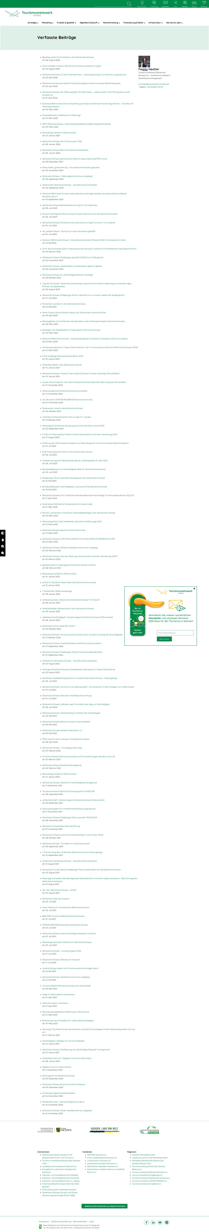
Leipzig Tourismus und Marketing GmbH (150, 1157)
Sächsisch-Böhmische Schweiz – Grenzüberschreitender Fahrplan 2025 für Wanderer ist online (83, 240)
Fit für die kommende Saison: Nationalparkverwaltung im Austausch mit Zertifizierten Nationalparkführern (89, 248)
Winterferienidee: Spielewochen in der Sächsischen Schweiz (68, 608)
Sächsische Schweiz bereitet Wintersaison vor (62, 730)
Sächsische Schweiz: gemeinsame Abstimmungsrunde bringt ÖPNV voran (74, 159)
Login (91, 1221)
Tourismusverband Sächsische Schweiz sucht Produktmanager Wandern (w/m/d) (78, 756)
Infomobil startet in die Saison (55, 1003)
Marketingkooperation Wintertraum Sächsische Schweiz (67, 942)
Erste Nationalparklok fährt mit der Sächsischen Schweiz (67, 452)
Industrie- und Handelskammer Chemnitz (60, 1178)
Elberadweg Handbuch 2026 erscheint (59, 132)
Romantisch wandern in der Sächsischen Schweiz (64, 304)
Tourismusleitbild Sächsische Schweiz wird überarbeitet (66, 986)
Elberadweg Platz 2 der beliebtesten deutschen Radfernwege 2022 (72, 521)
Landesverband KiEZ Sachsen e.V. (102, 1163)
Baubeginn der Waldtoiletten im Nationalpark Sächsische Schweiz (71, 330)
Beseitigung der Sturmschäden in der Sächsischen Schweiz (68, 57)
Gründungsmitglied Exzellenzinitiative (58, 1093)
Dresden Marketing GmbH (143, 1155)
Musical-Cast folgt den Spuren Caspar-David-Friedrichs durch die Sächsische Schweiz (80, 214)
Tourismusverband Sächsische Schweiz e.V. (151, 1178)
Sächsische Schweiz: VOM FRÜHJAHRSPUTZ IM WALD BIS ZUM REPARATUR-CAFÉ (78, 539)
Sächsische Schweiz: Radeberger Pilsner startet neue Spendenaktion (72, 652)
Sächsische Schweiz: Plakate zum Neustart (61, 959)
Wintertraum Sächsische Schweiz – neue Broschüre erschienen (69, 661)
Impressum (44, 1221)
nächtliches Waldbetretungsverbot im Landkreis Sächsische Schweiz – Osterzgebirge (79, 678)
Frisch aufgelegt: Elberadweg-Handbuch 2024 (62, 356)
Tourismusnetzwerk (37, 14)
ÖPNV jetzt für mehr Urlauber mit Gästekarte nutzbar (66, 739)
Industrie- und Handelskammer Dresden (60, 1175)
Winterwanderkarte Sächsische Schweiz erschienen (64, 391)
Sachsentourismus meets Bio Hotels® (58, 626)
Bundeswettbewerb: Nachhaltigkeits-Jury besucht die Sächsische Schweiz (74, 486)
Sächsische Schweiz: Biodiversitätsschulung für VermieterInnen (69, 205)
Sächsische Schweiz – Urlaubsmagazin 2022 (61, 951)
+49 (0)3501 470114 (155, 87)
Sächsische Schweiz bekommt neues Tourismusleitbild (66, 721)
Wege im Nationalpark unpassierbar (58, 994)
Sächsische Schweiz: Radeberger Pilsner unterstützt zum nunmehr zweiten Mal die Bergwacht (83, 295)
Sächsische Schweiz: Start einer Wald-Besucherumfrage (66, 695)
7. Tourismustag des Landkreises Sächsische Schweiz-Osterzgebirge (72, 852)
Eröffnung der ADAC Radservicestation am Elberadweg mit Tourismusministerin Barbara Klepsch (85, 443)
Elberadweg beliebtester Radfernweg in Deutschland (65, 1012)
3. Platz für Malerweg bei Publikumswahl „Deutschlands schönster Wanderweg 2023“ (80, 434)
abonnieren (164, 639)
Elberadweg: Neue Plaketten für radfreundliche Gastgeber (68, 1020)
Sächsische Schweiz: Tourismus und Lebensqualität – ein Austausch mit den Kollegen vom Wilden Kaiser (88, 687)
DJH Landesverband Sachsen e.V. (102, 1157)
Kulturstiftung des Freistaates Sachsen (59, 1189)
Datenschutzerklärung (61, 1221)
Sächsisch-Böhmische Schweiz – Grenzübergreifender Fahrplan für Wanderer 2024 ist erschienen (85, 338)
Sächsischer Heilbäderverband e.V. (102, 1166)
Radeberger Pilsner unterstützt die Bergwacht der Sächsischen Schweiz (73, 478)
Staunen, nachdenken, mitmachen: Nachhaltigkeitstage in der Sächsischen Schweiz (78, 513)
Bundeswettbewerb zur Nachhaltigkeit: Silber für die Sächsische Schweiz (74, 469)
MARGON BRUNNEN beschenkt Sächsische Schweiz (65, 925)
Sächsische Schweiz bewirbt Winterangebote (62, 765)
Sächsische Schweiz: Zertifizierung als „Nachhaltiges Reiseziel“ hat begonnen (76, 1049)
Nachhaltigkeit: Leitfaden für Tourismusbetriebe (63, 1041)
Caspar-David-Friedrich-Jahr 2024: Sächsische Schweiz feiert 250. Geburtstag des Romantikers (84, 382)
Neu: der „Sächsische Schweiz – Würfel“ (59, 890)
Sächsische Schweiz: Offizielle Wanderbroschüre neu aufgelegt (70, 547)
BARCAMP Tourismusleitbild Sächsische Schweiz (63, 916)
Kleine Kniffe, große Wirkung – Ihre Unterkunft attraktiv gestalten (71, 167)
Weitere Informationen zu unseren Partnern (105, 1206)
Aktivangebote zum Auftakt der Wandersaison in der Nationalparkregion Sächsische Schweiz (83, 321)
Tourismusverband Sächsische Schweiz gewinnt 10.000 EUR (68, 791)
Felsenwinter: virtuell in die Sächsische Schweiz (62, 408)
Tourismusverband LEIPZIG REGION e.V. (149, 1181)
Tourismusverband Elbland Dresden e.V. (150, 1172)
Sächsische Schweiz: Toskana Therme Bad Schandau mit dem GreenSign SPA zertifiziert (80, 373)
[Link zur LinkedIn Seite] (153, 1224)
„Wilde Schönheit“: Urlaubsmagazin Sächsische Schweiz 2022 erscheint (73, 800)
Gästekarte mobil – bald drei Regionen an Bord (63, 1102)
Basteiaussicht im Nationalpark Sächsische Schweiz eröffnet (68, 565)
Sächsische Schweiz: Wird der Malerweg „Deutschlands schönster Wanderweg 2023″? (80, 556)
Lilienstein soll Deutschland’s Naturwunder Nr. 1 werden (66, 417)
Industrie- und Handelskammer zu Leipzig (60, 1181)
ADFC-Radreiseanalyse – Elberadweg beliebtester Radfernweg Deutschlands (76, 124)
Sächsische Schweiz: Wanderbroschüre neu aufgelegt (66, 977)
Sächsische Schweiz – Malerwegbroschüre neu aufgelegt (67, 176)
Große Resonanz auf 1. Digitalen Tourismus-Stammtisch (67, 1058)
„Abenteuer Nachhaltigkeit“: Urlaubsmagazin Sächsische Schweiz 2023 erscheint (77, 617)
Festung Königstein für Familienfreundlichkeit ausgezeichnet (68, 809)
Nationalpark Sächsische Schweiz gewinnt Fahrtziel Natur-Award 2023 (73, 425)
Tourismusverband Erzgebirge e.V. (147, 1175)
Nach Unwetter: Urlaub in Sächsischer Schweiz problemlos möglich (71, 66)
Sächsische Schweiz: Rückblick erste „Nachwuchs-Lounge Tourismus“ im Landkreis (78, 222)
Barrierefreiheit (80, 1221)
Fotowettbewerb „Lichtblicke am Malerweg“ (61, 115)
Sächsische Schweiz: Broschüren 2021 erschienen (63, 1084)
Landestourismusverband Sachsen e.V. (59, 1166)
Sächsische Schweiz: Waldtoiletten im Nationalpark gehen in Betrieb (72, 266)
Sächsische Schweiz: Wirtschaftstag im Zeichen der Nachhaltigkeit (71, 713)
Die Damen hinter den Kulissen (55, 898)
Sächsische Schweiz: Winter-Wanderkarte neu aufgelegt (67, 1110)
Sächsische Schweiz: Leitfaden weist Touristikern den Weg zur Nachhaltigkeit (76, 704)
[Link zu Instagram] (166, 1224)
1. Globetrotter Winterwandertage (57, 591)
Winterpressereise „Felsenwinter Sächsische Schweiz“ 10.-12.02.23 (70, 600)
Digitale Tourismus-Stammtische (56, 1067)
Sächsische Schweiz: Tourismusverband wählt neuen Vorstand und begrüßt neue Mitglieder (82, 634)
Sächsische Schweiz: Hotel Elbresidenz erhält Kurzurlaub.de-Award (71, 643)
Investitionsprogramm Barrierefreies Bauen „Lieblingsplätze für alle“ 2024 (75, 460)
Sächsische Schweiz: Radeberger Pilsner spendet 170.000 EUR (69, 817)
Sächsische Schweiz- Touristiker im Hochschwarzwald (66, 843)
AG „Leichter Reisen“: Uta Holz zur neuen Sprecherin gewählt (68, 231)
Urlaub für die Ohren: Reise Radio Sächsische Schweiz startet (69, 582)
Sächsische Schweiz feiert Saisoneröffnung (61, 826)
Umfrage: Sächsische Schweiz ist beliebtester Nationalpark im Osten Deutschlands (78, 669)
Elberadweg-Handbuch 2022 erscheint (59, 774)
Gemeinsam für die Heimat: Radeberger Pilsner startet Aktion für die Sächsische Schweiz (81, 869)
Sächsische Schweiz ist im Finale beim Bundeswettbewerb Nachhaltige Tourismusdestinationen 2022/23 (88, 495)
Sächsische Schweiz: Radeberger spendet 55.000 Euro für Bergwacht (72, 257)
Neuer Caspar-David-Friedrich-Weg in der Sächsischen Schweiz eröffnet (74, 312)
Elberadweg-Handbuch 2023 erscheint (59, 573)
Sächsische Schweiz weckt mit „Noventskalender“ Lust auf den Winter (72, 835)
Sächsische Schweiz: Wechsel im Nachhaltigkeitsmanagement (69, 782)
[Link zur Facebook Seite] (146, 1224)
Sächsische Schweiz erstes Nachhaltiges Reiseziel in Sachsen (69, 933)
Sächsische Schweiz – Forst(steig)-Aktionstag (62, 748)
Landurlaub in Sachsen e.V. (99, 1160)
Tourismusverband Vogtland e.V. (146, 1184)
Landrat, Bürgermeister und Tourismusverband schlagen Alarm (70, 968)
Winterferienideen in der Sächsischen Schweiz (62, 365)
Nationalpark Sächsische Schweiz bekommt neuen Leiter (67, 504)
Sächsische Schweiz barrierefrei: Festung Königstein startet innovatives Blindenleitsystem (81, 83)
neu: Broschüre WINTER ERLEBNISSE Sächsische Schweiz (67, 399)
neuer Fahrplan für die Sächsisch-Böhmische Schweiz (65, 907)
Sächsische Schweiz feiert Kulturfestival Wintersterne (65, 150)
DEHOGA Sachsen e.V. (97, 1155)
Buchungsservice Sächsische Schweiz (58, 1075)
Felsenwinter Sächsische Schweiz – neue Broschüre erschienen (69, 185)
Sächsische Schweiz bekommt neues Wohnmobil (63, 530)
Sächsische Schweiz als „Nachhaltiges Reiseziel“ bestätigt (67, 275)
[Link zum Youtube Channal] (160, 1224)
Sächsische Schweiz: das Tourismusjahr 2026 (62, 141)
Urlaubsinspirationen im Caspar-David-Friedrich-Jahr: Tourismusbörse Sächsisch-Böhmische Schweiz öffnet (90, 347)
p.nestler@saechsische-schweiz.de (153, 84)
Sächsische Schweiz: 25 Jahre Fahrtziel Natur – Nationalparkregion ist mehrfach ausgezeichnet (84, 74)
